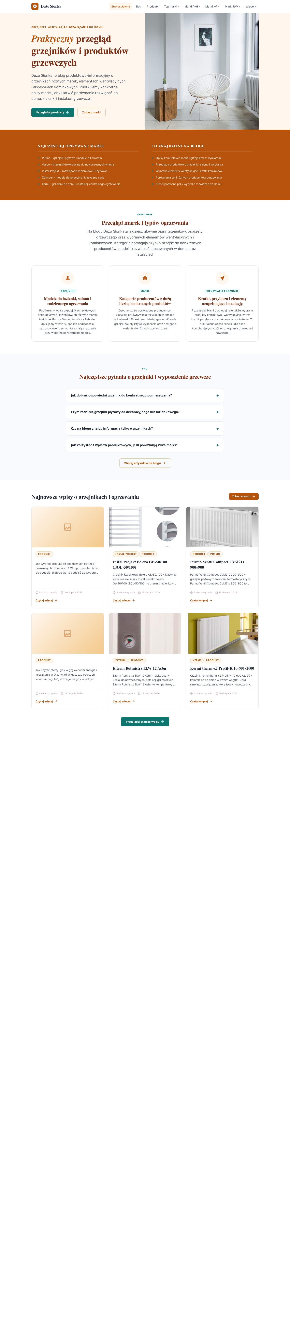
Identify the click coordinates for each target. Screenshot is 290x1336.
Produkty (153, 6)
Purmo (215, 554)
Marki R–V (231, 6)
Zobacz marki (91, 112)
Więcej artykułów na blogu (142, 463)
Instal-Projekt (126, 554)
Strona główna (120, 6)
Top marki (170, 6)
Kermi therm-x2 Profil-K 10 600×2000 (222, 668)
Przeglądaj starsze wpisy (142, 722)
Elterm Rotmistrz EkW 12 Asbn (139, 668)
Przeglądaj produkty (50, 112)
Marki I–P (211, 6)
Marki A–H (191, 6)
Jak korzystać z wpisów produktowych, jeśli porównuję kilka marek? (124, 445)
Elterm (120, 660)
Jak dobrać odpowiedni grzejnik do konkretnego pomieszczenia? (121, 395)
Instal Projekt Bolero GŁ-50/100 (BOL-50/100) (140, 564)
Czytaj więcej (44, 600)
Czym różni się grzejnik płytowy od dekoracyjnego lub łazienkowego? (125, 412)
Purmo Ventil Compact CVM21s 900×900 (217, 564)
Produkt (44, 554)
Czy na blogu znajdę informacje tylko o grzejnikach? (112, 428)
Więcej (250, 6)
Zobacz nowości (241, 496)
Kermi (197, 660)
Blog (138, 6)
